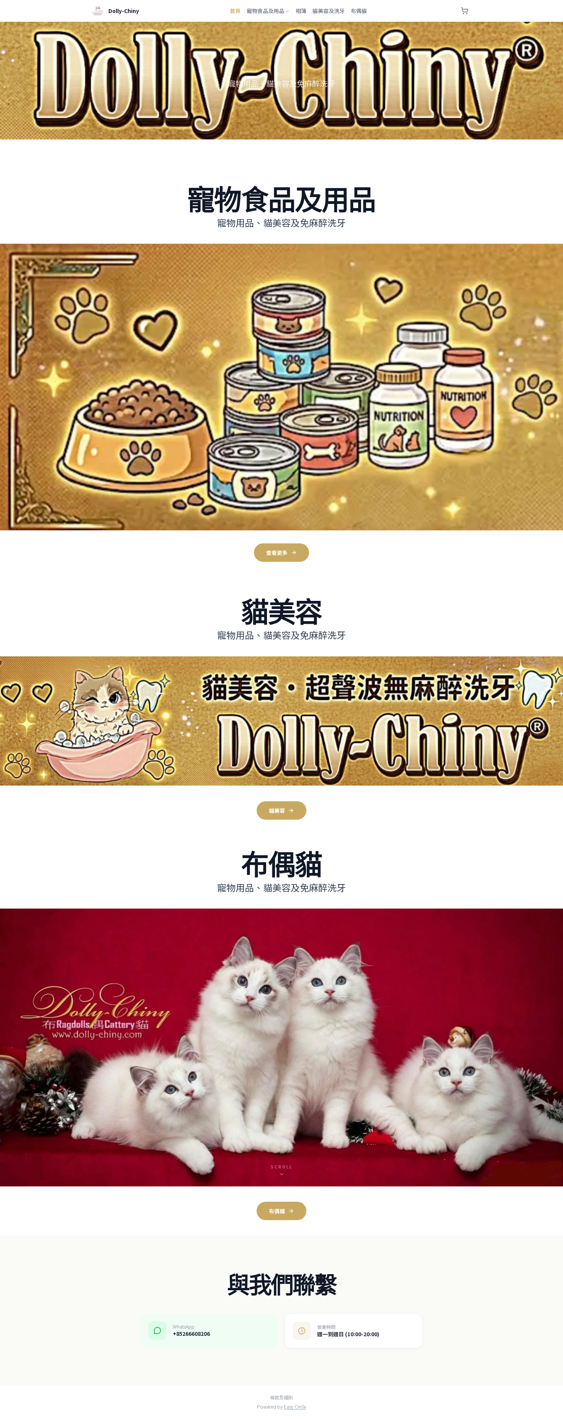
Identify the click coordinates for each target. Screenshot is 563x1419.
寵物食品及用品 (265, 11)
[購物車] (464, 11)
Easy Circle (295, 1406)
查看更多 (277, 552)
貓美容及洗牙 (329, 11)
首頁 (235, 11)
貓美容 (277, 810)
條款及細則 (281, 1397)
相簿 (301, 11)
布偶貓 (359, 11)
